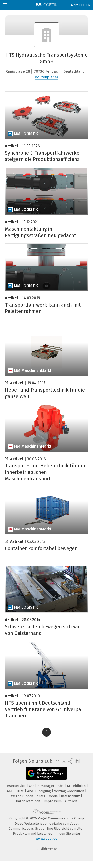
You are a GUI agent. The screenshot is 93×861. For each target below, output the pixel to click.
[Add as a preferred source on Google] (46, 773)
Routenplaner (46, 77)
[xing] (69, 761)
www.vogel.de (46, 838)
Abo (61, 786)
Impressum (53, 801)
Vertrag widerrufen (69, 791)
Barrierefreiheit (28, 801)
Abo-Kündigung (39, 791)
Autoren (71, 801)
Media (54, 796)
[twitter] (62, 761)
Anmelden (81, 5)
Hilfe (21, 791)
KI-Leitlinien (77, 786)
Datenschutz (71, 796)
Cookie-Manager (42, 786)
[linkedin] (76, 761)
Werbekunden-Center (28, 796)
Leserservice (16, 786)
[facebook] (56, 761)
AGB (10, 791)
